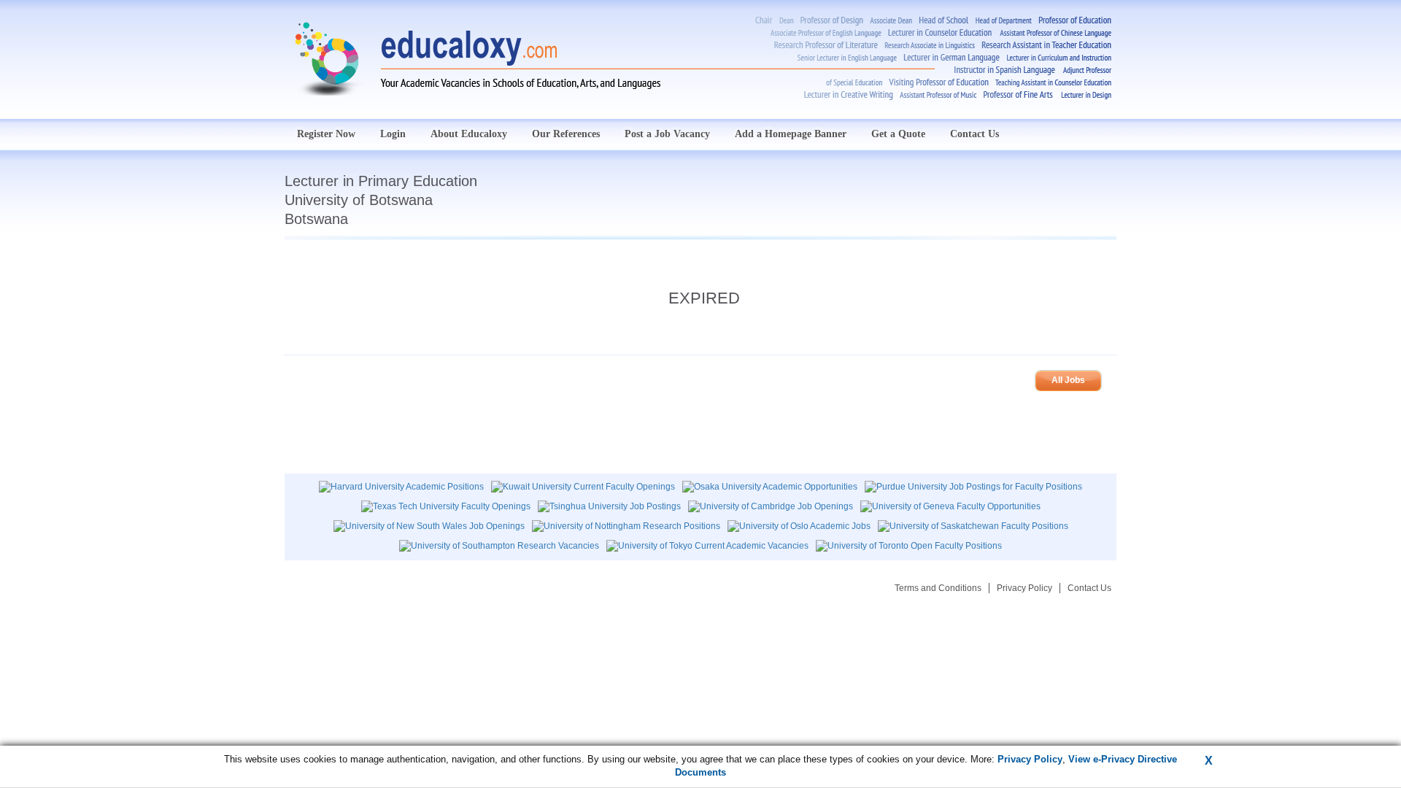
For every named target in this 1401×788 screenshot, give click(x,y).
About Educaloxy (469, 133)
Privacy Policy (1024, 588)
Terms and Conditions (938, 588)
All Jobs (1068, 380)
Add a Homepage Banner (790, 133)
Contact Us (974, 133)
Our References (566, 133)
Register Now (326, 133)
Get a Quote (898, 133)
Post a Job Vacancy (667, 133)
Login (393, 133)
